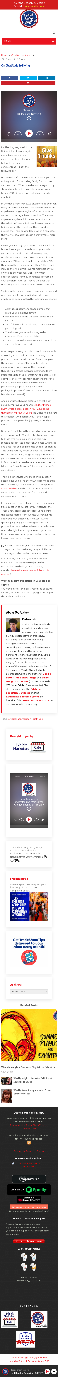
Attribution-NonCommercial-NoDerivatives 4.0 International (26, 855)
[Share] (9, 78)
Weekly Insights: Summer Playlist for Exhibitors (29, 1067)
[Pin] (28, 83)
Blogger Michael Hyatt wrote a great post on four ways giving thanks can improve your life (26, 409)
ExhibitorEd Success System (22, 696)
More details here (33, 6)
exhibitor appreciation (19, 719)
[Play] (30, 133)
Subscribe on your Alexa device (29, 1207)
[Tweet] (28, 78)
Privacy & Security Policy (29, 1151)
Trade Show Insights (21, 847)
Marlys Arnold (29, 619)
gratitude (38, 719)
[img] (29, 118)
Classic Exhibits (9, 488)
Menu (7, 41)
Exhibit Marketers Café (36, 700)
